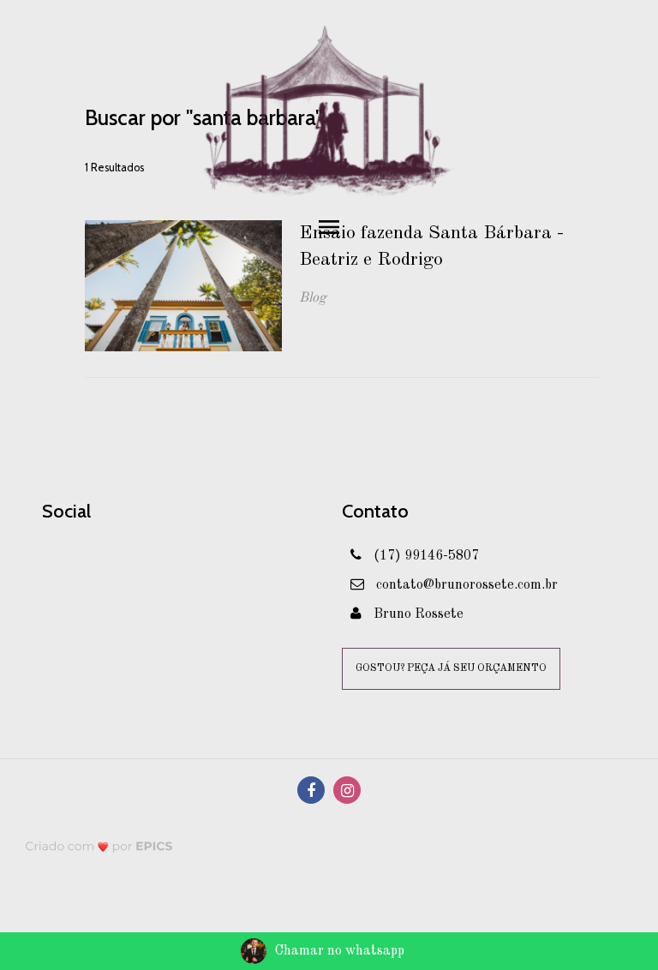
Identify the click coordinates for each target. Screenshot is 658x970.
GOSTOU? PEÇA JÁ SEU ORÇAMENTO (451, 668)
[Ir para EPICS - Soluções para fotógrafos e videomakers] (99, 845)
